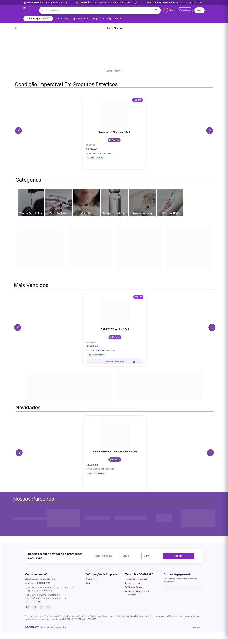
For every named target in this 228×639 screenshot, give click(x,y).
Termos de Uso (132, 608)
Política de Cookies (134, 612)
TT (48, 632)
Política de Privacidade (136, 604)
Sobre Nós (91, 604)
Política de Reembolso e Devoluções (137, 618)
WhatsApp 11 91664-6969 (38, 608)
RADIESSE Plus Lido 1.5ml (115, 342)
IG (41, 632)
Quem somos (62, 18)
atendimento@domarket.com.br (40, 604)
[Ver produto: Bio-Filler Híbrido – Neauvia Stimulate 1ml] (114, 459)
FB (27, 632)
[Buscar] (156, 10)
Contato (117, 18)
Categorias (96, 18)
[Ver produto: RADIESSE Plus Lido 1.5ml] (114, 324)
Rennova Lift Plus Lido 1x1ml (114, 132)
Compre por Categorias (38, 18)
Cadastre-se (184, 10)
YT (34, 632)
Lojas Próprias (79, 18)
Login (199, 10)
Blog (109, 18)
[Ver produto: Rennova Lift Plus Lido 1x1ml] (114, 114)
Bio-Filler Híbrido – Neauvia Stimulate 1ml (115, 476)
